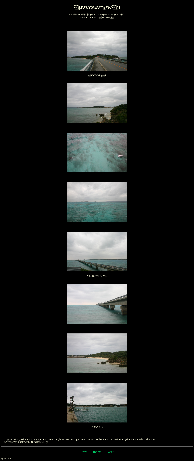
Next (110, 452)
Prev (84, 452)
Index (97, 452)
